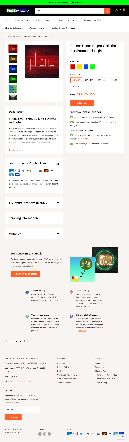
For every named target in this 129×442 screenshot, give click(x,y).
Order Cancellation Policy (105, 379)
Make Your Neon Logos (45, 20)
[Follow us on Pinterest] (49, 434)
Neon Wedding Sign (92, 20)
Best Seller (16, 36)
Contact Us (99, 367)
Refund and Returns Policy (106, 375)
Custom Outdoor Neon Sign (63, 28)
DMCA (60, 371)
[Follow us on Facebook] (40, 434)
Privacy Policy (63, 367)
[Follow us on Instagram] (44, 434)
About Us (61, 363)
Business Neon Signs (68, 20)
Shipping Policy (101, 371)
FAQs (97, 363)
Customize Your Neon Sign (68, 375)
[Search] (107, 11)
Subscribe (13, 417)
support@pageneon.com (21, 381)
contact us (82, 330)
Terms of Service (64, 383)
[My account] (117, 10)
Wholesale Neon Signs (38, 28)
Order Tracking (101, 383)
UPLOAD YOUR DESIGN (26, 274)
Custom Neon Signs (22, 20)
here (87, 139)
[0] (121, 10)
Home (7, 20)
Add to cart (82, 103)
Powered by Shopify (12, 432)
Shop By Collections (13, 28)
